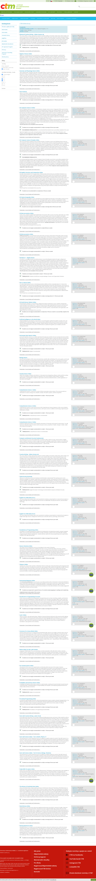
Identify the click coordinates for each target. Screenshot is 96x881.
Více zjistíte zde (53, 879)
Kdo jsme (37, 851)
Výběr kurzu (15, 18)
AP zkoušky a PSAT (29, 12)
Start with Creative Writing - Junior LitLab (30, 716)
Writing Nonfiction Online (26, 825)
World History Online (25, 806)
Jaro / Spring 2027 (6, 66)
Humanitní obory (6, 35)
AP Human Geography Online (27, 197)
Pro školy (59, 12)
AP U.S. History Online (25, 282)
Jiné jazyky (4, 41)
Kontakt (76, 12)
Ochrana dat (10, 868)
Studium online (6, 18)
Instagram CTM (75, 863)
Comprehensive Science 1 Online (28, 390)
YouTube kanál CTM (76, 859)
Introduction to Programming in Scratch (30, 596)
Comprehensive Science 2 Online (28, 406)
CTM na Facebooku (76, 855)
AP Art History (23, 91)
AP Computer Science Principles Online (29, 140)
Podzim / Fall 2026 (6, 69)
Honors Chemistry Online (26, 546)
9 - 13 (4, 80)
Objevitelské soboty (41, 854)
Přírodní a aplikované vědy (8, 26)
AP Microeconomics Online (26, 234)
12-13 (4, 85)
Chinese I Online (24, 564)
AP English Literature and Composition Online (31, 172)
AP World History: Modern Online (28, 302)
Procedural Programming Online (28, 698)
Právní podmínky (3, 868)
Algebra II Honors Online (26, 53)
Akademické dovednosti (7, 44)
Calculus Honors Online (25, 373)
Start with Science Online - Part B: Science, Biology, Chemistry (35, 753)
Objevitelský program (6, 12)
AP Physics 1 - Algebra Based (27, 257)
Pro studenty (60, 18)
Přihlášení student (85, 1)
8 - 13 (4, 79)
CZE (48, 1)
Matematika (4, 29)
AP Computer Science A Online (27, 107)
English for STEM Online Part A (27, 497)
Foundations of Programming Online (29, 530)
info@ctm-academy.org (4, 852)
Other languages (58, 1)
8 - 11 (4, 77)
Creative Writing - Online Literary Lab (29, 454)
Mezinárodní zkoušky (41, 860)
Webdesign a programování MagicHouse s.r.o (9, 870)
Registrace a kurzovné (43, 18)
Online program (40, 857)
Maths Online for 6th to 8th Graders (29, 649)
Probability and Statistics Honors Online (30, 682)
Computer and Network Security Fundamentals (32, 438)
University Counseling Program (7, 53)
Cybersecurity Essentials (26, 476)
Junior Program (24, 18)
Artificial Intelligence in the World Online (30, 319)
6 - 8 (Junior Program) (6, 74)
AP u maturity (51, 12)
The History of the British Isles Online (29, 786)
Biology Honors (23, 357)
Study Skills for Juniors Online (27, 769)
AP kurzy (4, 49)
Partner (3, 88)
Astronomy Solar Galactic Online (28, 335)
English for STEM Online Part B (27, 513)
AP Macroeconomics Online (26, 213)
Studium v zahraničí (71, 18)
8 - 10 (4, 76)
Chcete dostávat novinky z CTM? (81, 873)
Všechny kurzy (5, 56)
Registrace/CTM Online (42, 869)
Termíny (4, 63)
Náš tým (53, 18)
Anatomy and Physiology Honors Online (30, 71)
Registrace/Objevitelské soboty (45, 866)
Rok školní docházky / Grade (8, 72)
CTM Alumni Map (68, 12)
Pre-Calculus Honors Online (26, 665)
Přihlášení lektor (70, 1)
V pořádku (93, 879)
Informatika (4, 32)
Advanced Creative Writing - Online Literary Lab (32, 34)
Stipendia (33, 18)
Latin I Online (23, 615)
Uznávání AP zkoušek (41, 12)
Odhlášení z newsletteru (5, 872)
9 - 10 (4, 83)
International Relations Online (27, 580)
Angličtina (4, 38)
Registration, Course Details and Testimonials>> (30, 51)
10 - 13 (4, 82)
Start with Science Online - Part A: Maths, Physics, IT (33, 736)
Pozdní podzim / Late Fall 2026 (8, 67)
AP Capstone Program (7, 46)
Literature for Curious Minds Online (29, 631)
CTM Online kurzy (18, 12)
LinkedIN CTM (74, 867)
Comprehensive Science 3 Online (28, 422)
